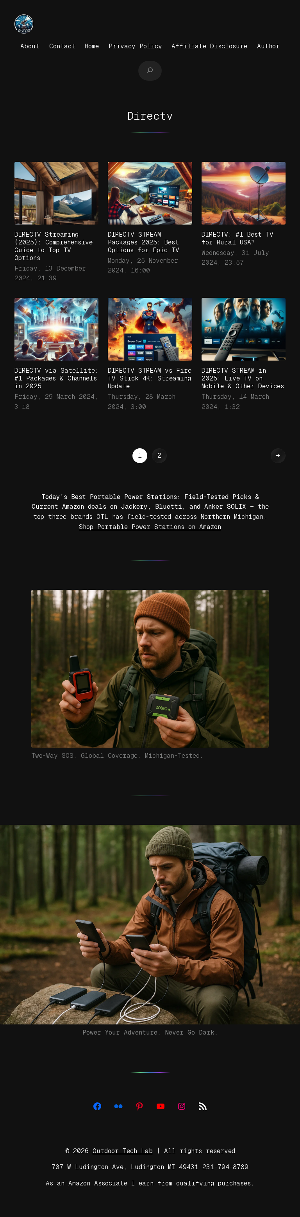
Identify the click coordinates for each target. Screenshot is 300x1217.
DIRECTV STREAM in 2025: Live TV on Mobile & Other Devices (243, 378)
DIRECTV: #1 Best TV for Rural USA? (237, 238)
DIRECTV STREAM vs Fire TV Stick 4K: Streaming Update (149, 378)
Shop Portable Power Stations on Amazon (150, 527)
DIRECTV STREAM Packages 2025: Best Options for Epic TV (143, 242)
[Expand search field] (149, 70)
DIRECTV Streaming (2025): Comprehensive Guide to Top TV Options (53, 246)
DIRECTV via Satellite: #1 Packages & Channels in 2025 (56, 378)
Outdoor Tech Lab (123, 1151)
